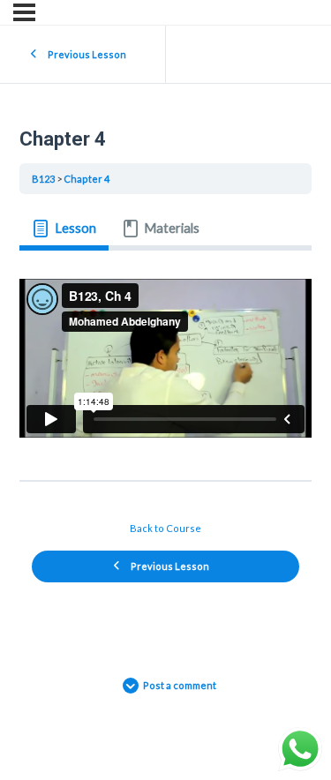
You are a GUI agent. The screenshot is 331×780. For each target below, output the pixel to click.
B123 (43, 178)
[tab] (64, 229)
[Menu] (24, 12)
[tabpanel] (165, 359)
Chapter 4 (86, 178)
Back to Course (165, 528)
